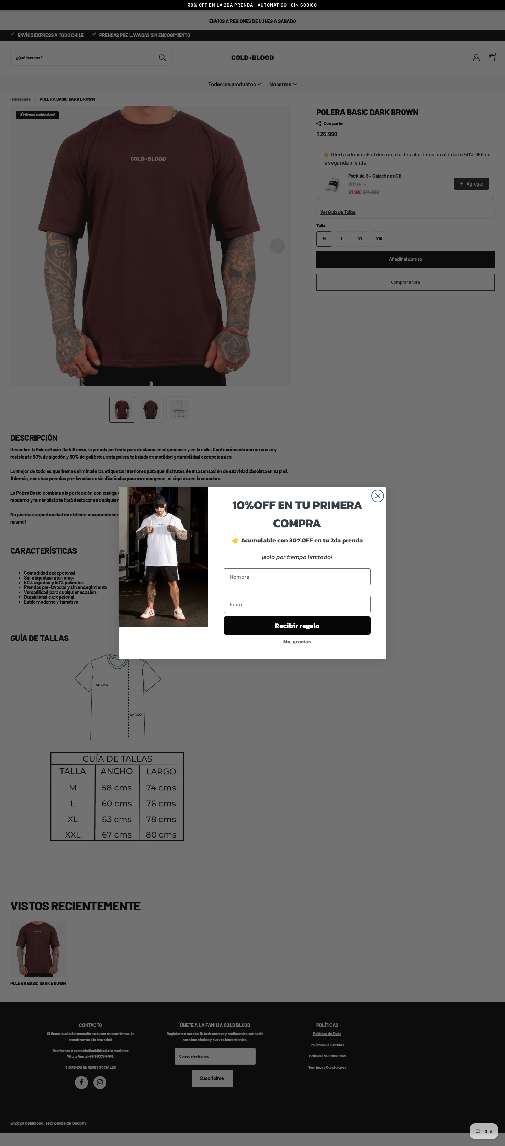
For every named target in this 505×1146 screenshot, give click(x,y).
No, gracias (297, 641)
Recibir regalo (297, 625)
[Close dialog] (378, 496)
